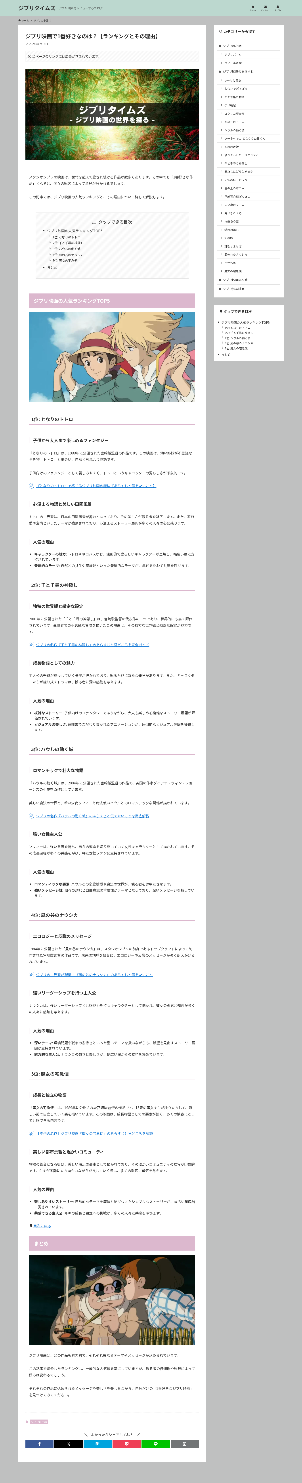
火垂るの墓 (231, 221)
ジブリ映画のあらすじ (238, 71)
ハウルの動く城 (234, 130)
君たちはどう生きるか (238, 171)
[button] (39, 1444)
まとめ (52, 267)
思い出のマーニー (235, 205)
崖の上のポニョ (234, 188)
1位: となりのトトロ (66, 237)
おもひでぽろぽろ (235, 88)
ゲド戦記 (230, 105)
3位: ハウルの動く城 (66, 248)
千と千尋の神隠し (235, 163)
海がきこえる (233, 213)
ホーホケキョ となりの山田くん (244, 138)
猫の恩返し (231, 230)
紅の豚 (228, 238)
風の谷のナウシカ (235, 254)
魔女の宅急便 (233, 271)
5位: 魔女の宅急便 (65, 260)
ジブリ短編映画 (234, 289)
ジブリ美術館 (233, 63)
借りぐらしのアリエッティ (241, 155)
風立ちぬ (230, 263)
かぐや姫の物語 (234, 97)
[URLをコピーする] (185, 1444)
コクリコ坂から (234, 113)
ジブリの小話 (39, 1422)
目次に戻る (42, 1225)
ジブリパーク (233, 54)
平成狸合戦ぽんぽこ (237, 196)
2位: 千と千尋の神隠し (68, 242)
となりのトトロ (234, 122)
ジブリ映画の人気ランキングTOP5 (74, 230)
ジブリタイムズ (36, 8)
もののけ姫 (231, 147)
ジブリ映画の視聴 (235, 280)
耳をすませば (233, 246)
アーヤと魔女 (232, 80)
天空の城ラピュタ (235, 180)
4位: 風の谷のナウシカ (68, 254)
